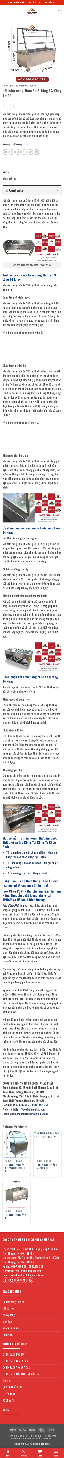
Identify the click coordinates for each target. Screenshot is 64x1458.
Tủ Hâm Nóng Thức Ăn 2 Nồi (15, 1216)
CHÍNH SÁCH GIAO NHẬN (15, 1361)
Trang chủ (8, 85)
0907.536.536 (20, 1105)
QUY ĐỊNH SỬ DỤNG (13, 1387)
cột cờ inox (8, 1308)
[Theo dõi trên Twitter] (18, 1280)
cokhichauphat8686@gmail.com (29, 1114)
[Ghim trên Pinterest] (30, 152)
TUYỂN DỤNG (9, 1394)
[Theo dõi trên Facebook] (6, 1280)
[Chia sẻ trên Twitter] (18, 152)
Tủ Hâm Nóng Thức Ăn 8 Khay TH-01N (47, 1166)
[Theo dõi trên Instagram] (12, 1280)
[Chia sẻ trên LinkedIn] (36, 152)
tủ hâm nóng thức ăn (26, 85)
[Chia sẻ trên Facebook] (12, 152)
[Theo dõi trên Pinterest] (30, 1280)
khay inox (7, 1322)
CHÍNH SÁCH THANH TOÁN (16, 1368)
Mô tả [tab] (6, 172)
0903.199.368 (40, 1105)
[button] (5, 11)
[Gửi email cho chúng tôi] (24, 1280)
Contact (7, 1381)
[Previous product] (12, 106)
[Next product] (5, 106)
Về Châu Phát (10, 1400)
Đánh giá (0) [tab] (9, 179)
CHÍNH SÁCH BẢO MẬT (14, 1354)
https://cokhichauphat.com (29, 1109)
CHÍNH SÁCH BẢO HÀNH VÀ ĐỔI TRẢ (21, 1374)
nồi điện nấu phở (11, 1328)
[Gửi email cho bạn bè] (24, 152)
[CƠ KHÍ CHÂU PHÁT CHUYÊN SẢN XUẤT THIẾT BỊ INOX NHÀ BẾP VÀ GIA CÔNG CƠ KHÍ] (32, 11)
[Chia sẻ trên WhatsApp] (6, 152)
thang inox (8, 1335)
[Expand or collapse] (57, 190)
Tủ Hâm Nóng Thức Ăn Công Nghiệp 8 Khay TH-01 (15, 1167)
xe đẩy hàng (9, 1315)
